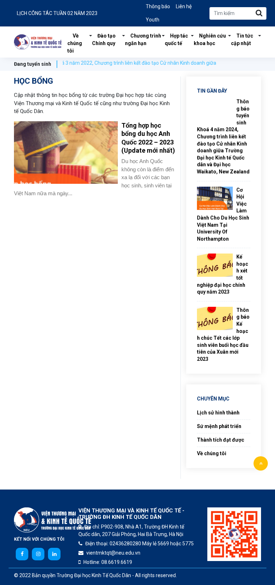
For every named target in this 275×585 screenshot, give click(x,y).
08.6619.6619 (116, 562)
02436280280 (125, 543)
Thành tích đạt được (220, 440)
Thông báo (158, 6)
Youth (152, 20)
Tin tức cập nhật (242, 39)
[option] (73, 13)
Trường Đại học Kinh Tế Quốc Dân (94, 575)
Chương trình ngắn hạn (143, 39)
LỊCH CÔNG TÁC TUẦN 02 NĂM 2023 (57, 13)
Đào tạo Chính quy (104, 39)
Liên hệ (184, 6)
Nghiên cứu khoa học (210, 39)
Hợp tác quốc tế (176, 39)
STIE (38, 42)
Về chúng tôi (74, 43)
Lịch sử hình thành (218, 413)
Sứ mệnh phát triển (219, 426)
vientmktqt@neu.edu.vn (113, 553)
